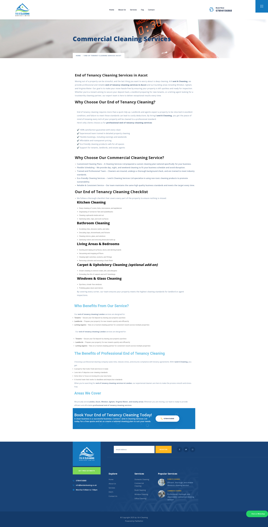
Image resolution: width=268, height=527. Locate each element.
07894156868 (224, 10)
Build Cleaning (140, 490)
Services (112, 488)
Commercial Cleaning (139, 484)
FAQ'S (111, 492)
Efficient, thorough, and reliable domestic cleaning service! (180, 483)
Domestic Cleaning (142, 479)
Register (163, 449)
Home (111, 10)
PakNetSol (139, 521)
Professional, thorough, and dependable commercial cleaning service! (180, 497)
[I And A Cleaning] (22, 9)
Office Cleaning (140, 498)
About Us (122, 10)
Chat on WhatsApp (258, 514)
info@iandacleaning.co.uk (86, 485)
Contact (151, 10)
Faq (142, 10)
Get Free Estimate (87, 471)
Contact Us (113, 496)
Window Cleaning (141, 494)
